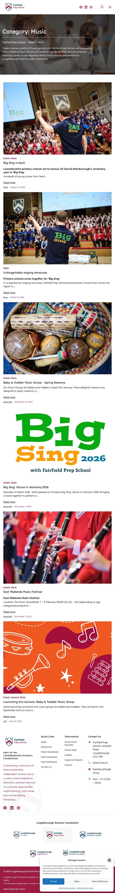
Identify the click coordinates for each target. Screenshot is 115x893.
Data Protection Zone (67, 888)
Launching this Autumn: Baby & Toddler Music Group (38, 701)
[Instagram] (91, 7)
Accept (53, 881)
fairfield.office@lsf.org (102, 771)
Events (6, 158)
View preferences (100, 881)
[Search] (102, 7)
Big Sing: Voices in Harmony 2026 (26, 487)
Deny (76, 881)
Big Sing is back (14, 162)
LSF (5, 721)
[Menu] (110, 7)
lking (5, 187)
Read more (9, 182)
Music (14, 158)
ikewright (7, 402)
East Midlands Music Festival (22, 591)
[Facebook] (81, 7)
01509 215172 (100, 762)
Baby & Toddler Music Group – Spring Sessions (34, 382)
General (15, 697)
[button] (109, 860)
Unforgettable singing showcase (25, 272)
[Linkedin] (86, 7)
